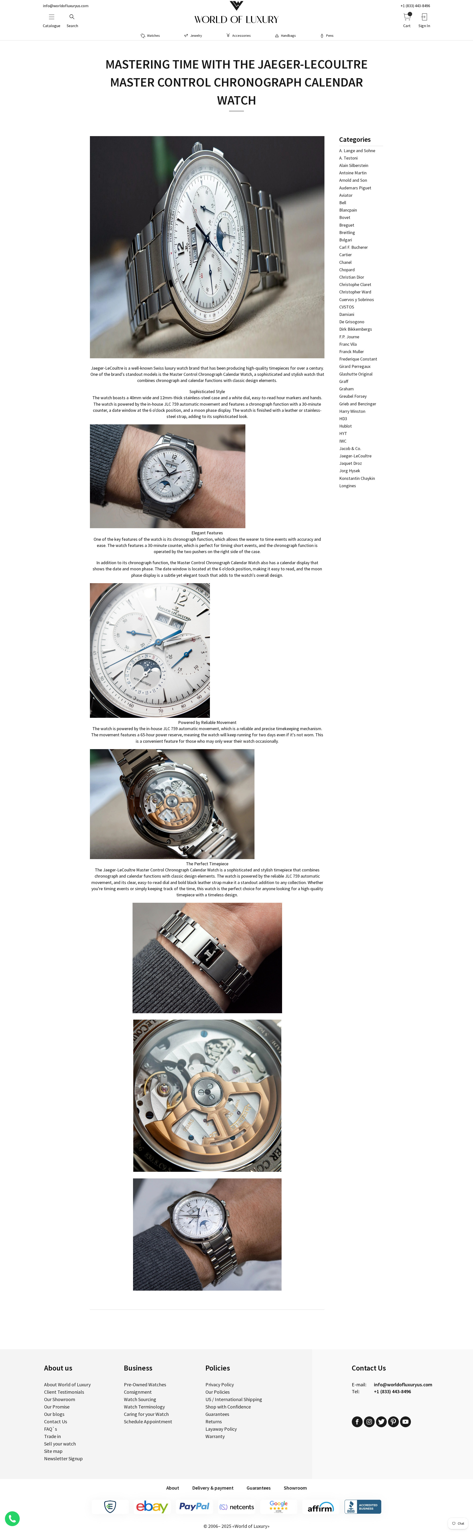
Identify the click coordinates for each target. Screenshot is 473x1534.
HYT (343, 433)
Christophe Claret (355, 284)
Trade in (52, 1436)
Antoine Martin (353, 173)
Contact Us (55, 1421)
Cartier (345, 254)
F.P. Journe (349, 337)
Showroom (295, 1488)
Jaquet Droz (350, 463)
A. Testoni (348, 158)
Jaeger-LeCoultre (355, 456)
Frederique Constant (358, 359)
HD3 (343, 418)
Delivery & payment (213, 1488)
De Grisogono (351, 322)
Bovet (344, 217)
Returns (213, 1421)
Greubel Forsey (353, 396)
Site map (53, 1451)
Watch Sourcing (140, 1399)
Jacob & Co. (350, 448)
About (172, 1488)
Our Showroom (59, 1399)
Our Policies (217, 1392)
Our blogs (54, 1414)
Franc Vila (348, 344)
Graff (343, 381)
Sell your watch (60, 1444)
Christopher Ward (355, 292)
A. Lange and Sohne (357, 150)
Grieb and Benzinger (357, 404)
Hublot (345, 426)
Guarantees (217, 1414)
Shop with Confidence (228, 1407)
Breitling (347, 232)
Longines (347, 485)
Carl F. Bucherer (353, 247)
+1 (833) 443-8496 (415, 5)
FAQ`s (50, 1429)
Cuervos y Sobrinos (356, 299)
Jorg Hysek (349, 470)
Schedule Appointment (148, 1421)
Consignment (138, 1392)
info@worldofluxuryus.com (65, 5)
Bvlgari (345, 240)
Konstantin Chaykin (357, 478)
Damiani (346, 314)
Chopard (347, 269)
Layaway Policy (221, 1429)
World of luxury (236, 19)
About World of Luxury (67, 1384)
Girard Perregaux (355, 366)
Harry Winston (352, 411)
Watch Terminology (144, 1407)
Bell (342, 202)
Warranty (215, 1436)
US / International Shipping (233, 1399)
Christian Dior (351, 277)
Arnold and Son (353, 180)
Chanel (345, 262)
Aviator (346, 195)
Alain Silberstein (353, 165)
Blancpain (348, 210)
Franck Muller (351, 351)
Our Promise (56, 1407)
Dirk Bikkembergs (355, 329)
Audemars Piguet (355, 188)
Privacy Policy (219, 1384)
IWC (342, 441)
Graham (346, 389)
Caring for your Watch (146, 1414)
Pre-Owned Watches (145, 1384)
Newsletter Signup (63, 1458)
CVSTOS (346, 307)
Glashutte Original (355, 374)
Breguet (346, 225)
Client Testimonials (64, 1392)
